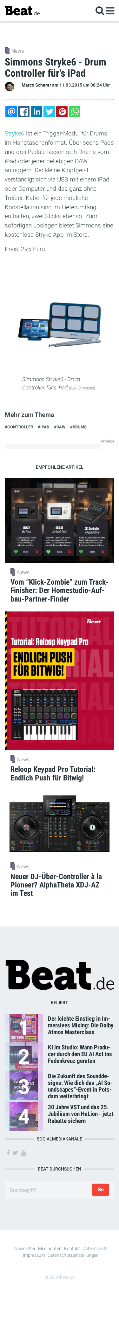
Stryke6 (14, 133)
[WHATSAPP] (74, 111)
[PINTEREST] (62, 111)
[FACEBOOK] (24, 111)
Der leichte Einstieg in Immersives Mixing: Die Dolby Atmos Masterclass (80, 1025)
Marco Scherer (36, 85)
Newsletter (25, 1248)
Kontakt (72, 1248)
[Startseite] (22, 10)
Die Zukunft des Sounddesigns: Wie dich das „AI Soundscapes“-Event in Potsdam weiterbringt (80, 1086)
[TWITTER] (49, 111)
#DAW (59, 427)
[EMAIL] (11, 111)
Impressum (34, 1255)
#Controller (19, 427)
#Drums (78, 427)
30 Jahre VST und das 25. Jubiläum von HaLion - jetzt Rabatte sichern (81, 1113)
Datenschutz (95, 1248)
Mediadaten (50, 1248)
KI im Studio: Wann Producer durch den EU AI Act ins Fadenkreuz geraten (80, 1054)
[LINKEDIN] (36, 111)
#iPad (43, 427)
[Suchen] (100, 10)
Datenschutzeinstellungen (73, 1255)
